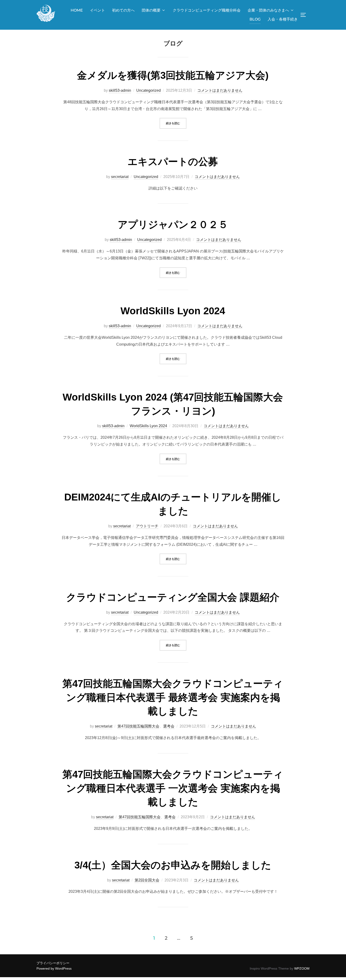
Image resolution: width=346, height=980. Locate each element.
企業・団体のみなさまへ (268, 10)
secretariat (120, 177)
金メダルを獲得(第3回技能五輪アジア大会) (173, 75)
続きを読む (176, 123)
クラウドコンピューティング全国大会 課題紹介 (172, 597)
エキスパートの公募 (173, 161)
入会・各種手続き (283, 19)
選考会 (168, 726)
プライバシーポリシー (52, 963)
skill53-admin (120, 90)
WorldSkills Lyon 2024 (173, 310)
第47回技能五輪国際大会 (138, 726)
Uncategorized (148, 90)
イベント (97, 10)
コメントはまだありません (219, 90)
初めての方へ (123, 10)
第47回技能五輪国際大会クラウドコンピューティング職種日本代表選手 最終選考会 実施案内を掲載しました (172, 697)
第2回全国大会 (147, 880)
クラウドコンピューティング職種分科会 (207, 10)
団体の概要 (151, 10)
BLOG (255, 19)
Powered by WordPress (54, 968)
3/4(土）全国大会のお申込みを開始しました (172, 865)
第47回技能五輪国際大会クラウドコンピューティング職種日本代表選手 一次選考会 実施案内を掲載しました (172, 788)
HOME (77, 10)
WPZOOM (302, 968)
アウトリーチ (147, 526)
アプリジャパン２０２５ (173, 224)
